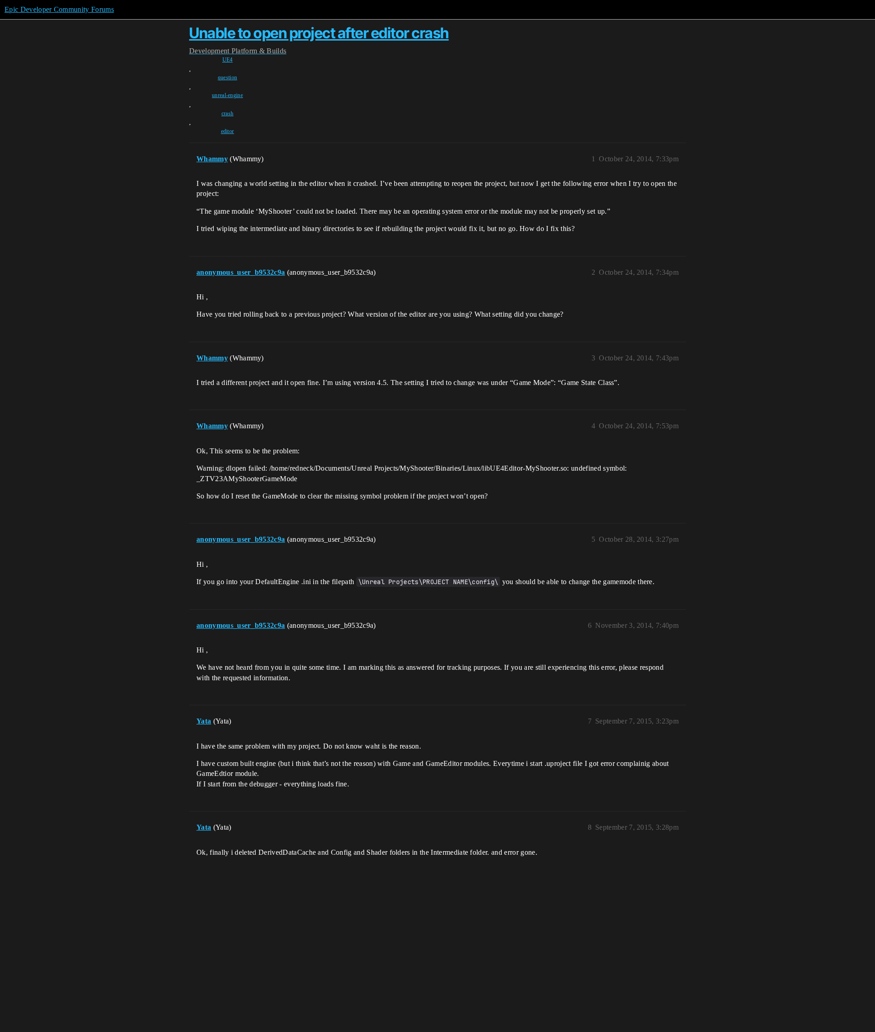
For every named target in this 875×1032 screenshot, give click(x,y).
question (227, 77)
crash (227, 113)
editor (227, 131)
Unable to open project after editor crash (319, 33)
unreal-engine (227, 95)
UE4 (227, 59)
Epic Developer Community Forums (59, 9)
